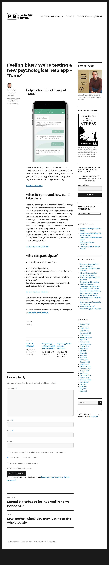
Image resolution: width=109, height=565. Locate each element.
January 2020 (84, 342)
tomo (9, 103)
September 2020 (86, 337)
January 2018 (84, 364)
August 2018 (84, 349)
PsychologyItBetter (14, 542)
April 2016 (83, 391)
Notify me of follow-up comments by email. (24, 463)
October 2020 (84, 335)
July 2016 (83, 384)
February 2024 (85, 324)
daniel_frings (11, 90)
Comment (12, 388)
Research (10, 96)
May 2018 (83, 355)
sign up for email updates (38, 313)
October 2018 (84, 346)
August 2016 (84, 382)
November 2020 (85, 333)
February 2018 (85, 362)
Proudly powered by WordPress (45, 542)
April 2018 (83, 358)
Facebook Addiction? (87, 306)
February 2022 (85, 331)
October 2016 (84, 378)
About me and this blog (50, 16)
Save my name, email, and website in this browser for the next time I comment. (37, 452)
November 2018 (85, 344)
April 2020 (83, 340)
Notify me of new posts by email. (21, 468)
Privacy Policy (27, 542)
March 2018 (84, 360)
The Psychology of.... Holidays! (90, 309)
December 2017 (85, 366)
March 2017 (84, 373)
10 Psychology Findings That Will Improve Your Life (48, 346)
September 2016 (85, 380)
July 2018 (83, 351)
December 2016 (85, 375)
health (17, 99)
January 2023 (84, 328)
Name (10, 420)
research (10, 101)
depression (11, 99)
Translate (94, 416)
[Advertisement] (55, 47)
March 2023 (84, 326)
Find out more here (34, 185)
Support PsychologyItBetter (89, 16)
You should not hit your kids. (89, 282)
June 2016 (83, 387)
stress (16, 101)
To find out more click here (37, 246)
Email (10, 431)
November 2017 (85, 369)
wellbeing (14, 103)
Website (10, 441)
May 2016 (83, 389)
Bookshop (70, 16)
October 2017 (84, 371)
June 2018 (83, 353)
